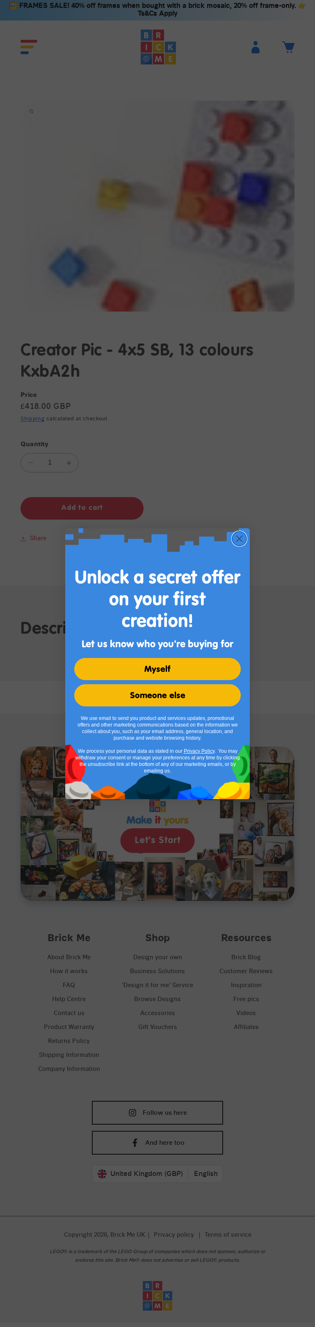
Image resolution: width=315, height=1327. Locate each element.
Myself (157, 669)
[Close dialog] (239, 539)
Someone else (157, 695)
